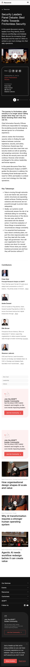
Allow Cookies (10, 661)
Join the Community (12, 413)
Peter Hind (7, 86)
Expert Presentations (10, 77)
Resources (7, 3)
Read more (22, 661)
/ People (14, 513)
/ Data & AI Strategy (17, 549)
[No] (27, 644)
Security (6, 79)
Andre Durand (8, 88)
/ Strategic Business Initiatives (20, 479)
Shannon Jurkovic (9, 92)
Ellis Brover (7, 90)
